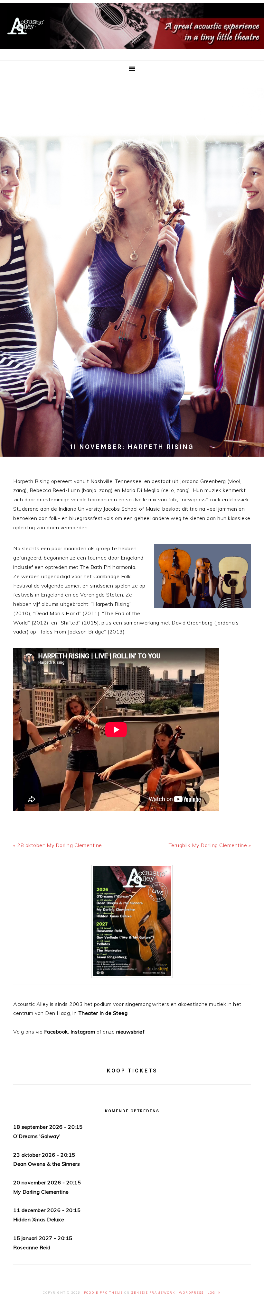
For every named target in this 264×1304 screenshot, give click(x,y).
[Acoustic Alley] (132, 50)
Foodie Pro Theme (103, 1292)
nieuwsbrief (130, 1031)
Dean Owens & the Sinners (46, 1164)
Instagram (83, 1031)
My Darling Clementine (41, 1192)
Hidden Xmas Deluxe (38, 1219)
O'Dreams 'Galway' (37, 1136)
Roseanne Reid (32, 1247)
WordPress (191, 1292)
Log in (214, 1292)
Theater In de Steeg (103, 1013)
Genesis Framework (153, 1292)
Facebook (56, 1031)
